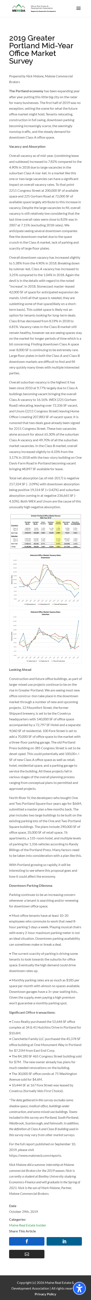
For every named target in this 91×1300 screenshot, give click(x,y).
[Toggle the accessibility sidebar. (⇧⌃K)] (79, 1288)
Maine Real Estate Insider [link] (27, 1225)
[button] (78, 11)
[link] (34, 8)
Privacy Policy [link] (45, 1294)
